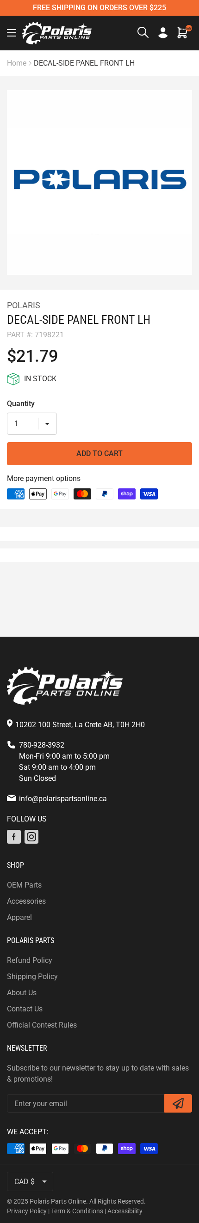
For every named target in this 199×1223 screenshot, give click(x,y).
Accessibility (125, 1211)
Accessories (26, 901)
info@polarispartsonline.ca (63, 798)
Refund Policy (29, 960)
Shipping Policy (32, 976)
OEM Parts (24, 885)
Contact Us (25, 1008)
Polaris (23, 305)
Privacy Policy (27, 1211)
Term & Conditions (77, 1211)
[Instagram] (31, 837)
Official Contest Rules (42, 1025)
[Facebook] (14, 837)
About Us (22, 992)
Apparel (19, 917)
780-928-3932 (41, 745)
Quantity (21, 403)
